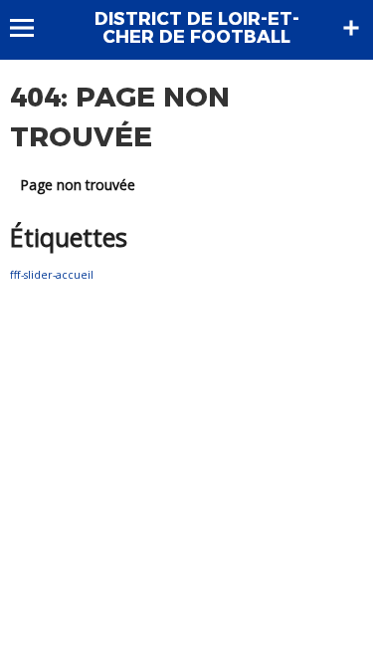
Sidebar (351, 28)
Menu (31, 28)
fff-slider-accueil (51, 275)
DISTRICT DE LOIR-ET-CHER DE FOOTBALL (196, 28)
